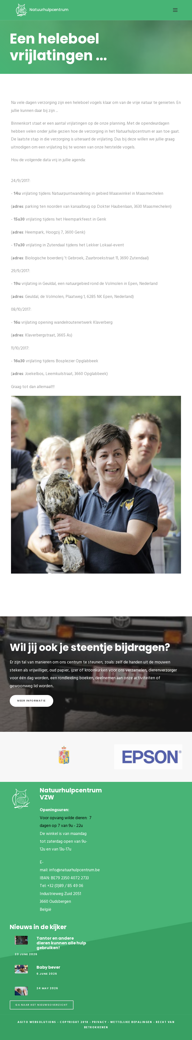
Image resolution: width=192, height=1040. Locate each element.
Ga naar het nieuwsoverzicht (41, 1005)
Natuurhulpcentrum (48, 9)
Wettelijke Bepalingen (131, 1022)
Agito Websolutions (37, 1022)
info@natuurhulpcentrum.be (74, 870)
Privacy (99, 1022)
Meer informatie (31, 701)
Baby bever (48, 967)
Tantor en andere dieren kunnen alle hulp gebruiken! (61, 943)
